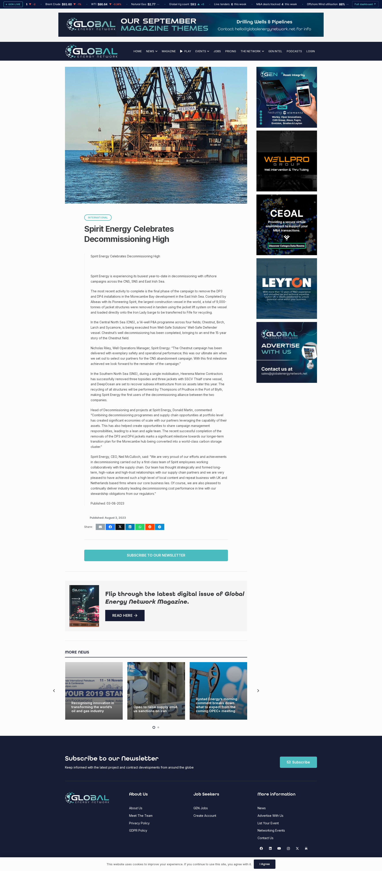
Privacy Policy (139, 823)
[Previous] (54, 691)
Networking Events (271, 830)
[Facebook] (261, 848)
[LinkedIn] (270, 848)
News (262, 808)
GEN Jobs (200, 808)
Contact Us (265, 838)
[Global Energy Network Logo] (91, 51)
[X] (297, 848)
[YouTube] (279, 848)
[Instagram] (288, 848)
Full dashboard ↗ (365, 4)
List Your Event (268, 823)
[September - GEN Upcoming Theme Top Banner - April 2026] (191, 35)
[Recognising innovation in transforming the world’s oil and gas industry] (94, 691)
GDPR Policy (138, 830)
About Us (135, 808)
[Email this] (100, 527)
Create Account (204, 815)
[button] (155, 51)
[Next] (257, 691)
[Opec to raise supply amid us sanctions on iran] (156, 691)
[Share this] (110, 527)
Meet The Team (141, 815)
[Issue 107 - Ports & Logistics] (84, 606)
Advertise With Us (270, 815)
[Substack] (306, 848)
